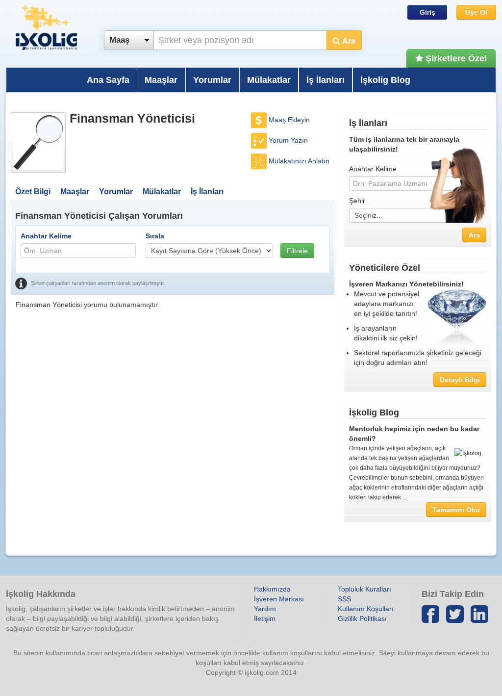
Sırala (155, 236)
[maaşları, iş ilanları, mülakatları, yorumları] (38, 142)
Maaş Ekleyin (289, 120)
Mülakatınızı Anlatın (299, 161)
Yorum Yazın (288, 140)
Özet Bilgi (32, 191)
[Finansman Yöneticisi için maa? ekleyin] (260, 120)
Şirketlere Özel (455, 58)
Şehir (357, 201)
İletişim (265, 618)
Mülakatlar (269, 80)
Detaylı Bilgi (460, 380)
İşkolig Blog (385, 80)
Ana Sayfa (108, 80)
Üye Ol (476, 12)
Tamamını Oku (456, 510)
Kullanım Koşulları (366, 609)
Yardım (265, 609)
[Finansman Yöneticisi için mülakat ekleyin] (260, 161)
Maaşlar (161, 80)
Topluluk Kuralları (364, 589)
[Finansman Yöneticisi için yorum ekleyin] (260, 140)
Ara (347, 40)
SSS (344, 599)
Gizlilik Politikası (362, 618)
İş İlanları (325, 80)
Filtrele (297, 251)
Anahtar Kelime (46, 236)
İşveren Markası (279, 599)
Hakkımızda (272, 589)
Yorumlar (212, 80)
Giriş (427, 12)
